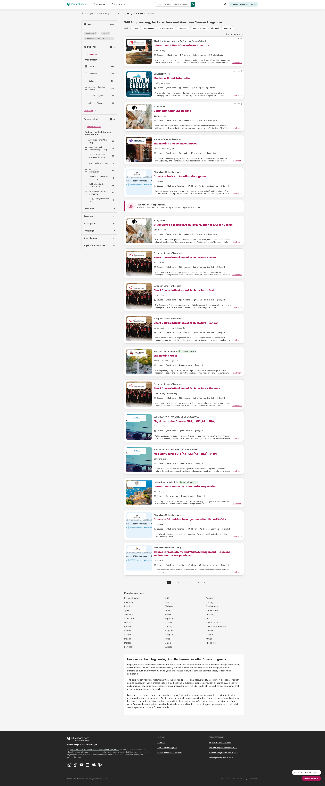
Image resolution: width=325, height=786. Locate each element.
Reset (112, 24)
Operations (227, 28)
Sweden (168, 646)
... (194, 582)
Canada (209, 598)
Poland (127, 626)
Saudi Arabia (130, 618)
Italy (167, 602)
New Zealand (212, 622)
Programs (100, 4)
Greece (127, 634)
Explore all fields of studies (220, 742)
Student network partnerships (169, 752)
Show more (88, 110)
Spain (126, 610)
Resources (118, 4)
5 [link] (188, 582)
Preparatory (92, 54)
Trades (136, 28)
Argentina (170, 618)
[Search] (193, 4)
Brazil (127, 606)
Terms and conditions (228, 779)
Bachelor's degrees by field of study (223, 752)
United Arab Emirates (216, 626)
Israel (167, 638)
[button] (90, 33)
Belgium (169, 630)
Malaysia (169, 606)
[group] (188, 28)
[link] (138, 13)
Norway (209, 602)
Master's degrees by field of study (223, 747)
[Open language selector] (225, 4)
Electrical (215, 28)
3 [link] (178, 582)
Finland (209, 630)
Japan (167, 610)
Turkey (168, 626)
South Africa (212, 606)
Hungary (169, 634)
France (168, 614)
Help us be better (311, 778)
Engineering (183, 28)
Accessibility (252, 779)
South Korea (130, 622)
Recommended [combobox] (233, 34)
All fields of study (94, 126)
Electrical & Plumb (199, 28)
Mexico (127, 642)
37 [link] (199, 582)
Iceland (209, 634)
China (208, 618)
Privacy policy (242, 779)
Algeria (127, 630)
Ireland (127, 638)
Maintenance (148, 28)
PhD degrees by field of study (221, 757)
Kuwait (209, 638)
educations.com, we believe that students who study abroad (94, 749)
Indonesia (169, 622)
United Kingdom (132, 598)
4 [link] (183, 582)
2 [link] (173, 582)
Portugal (128, 646)
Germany (210, 614)
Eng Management (166, 28)
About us (161, 742)
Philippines (211, 642)
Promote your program (167, 747)
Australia (128, 602)
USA (167, 598)
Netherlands (212, 610)
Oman (168, 642)
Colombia (128, 614)
